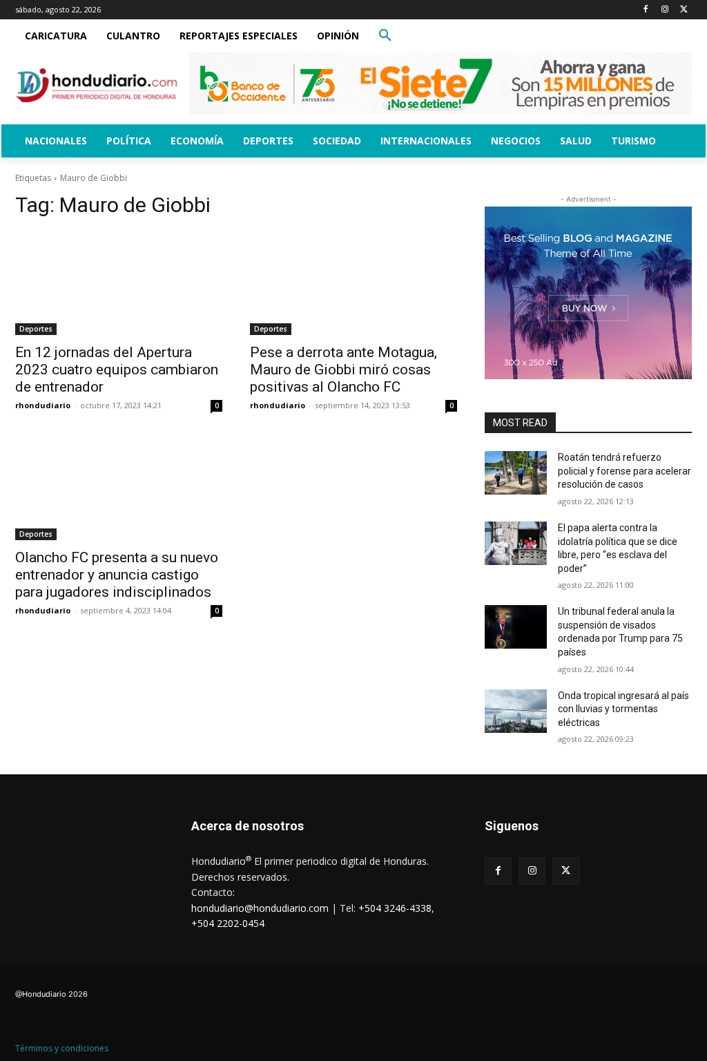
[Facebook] (646, 10)
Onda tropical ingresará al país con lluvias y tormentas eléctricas (623, 709)
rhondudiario (42, 405)
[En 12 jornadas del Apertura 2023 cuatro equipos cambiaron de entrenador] (118, 283)
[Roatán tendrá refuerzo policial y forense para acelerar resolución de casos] (516, 473)
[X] (684, 10)
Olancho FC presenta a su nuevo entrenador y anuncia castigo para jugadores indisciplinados (116, 574)
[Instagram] (664, 10)
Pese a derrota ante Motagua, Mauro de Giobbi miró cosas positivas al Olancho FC (343, 369)
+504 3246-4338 (395, 908)
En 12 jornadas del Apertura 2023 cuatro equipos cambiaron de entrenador (116, 369)
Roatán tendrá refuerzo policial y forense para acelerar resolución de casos (624, 471)
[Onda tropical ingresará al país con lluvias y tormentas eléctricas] (516, 711)
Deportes (35, 329)
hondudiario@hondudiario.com (260, 908)
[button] (385, 35)
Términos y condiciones (61, 1048)
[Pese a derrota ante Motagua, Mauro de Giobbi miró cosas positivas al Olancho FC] (353, 283)
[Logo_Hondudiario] (96, 85)
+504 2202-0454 (227, 923)
